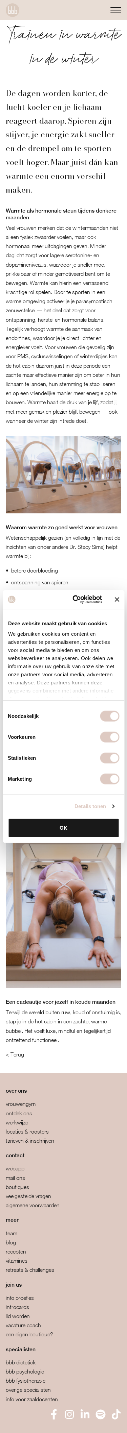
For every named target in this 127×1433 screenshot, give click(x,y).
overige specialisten (28, 1390)
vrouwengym (21, 1104)
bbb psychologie (25, 1371)
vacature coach (23, 1325)
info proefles (20, 1298)
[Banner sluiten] (116, 599)
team (11, 1233)
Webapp (15, 1168)
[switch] (109, 736)
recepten (16, 1251)
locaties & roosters (27, 1131)
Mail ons (15, 1178)
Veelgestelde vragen (28, 1196)
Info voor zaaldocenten (32, 1399)
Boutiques (17, 1187)
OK (63, 827)
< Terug (15, 1054)
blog (11, 1242)
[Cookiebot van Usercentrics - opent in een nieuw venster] (75, 599)
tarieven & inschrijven (30, 1141)
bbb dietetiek (21, 1362)
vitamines (16, 1261)
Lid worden (18, 1316)
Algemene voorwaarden (33, 1205)
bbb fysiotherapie (25, 1381)
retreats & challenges (30, 1270)
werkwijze (17, 1122)
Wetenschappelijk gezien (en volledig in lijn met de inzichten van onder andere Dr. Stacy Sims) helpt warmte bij (63, 547)
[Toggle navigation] (115, 10)
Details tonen (90, 806)
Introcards (17, 1307)
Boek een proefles (40, 1423)
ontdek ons (19, 1113)
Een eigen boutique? (29, 1334)
